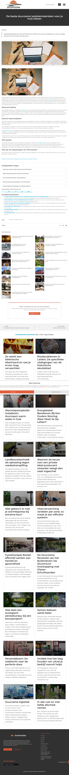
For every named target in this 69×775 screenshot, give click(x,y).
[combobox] (51, 4)
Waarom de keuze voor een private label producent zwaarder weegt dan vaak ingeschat (50, 465)
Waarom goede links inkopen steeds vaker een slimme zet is (45, 753)
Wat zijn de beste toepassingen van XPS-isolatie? (34, 182)
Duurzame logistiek (17, 701)
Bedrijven (4, 29)
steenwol (25, 110)
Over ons (43, 735)
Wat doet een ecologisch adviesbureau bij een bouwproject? (18, 614)
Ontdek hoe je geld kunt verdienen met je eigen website (46, 758)
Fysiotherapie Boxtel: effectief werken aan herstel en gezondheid (18, 559)
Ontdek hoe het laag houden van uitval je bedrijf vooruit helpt (50, 661)
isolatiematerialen (18, 219)
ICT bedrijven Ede (9, 212)
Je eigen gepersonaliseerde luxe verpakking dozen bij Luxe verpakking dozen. (26, 196)
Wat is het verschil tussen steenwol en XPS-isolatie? (34, 169)
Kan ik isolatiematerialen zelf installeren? (34, 177)
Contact (42, 741)
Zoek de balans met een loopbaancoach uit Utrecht (18, 199)
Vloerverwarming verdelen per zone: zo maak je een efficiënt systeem (50, 513)
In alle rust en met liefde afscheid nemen (48, 704)
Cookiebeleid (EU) (45, 743)
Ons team (43, 737)
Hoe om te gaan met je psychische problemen (17, 203)
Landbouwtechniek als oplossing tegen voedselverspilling (17, 462)
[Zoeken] (59, 4)
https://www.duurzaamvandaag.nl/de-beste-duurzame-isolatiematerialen (19, 159)
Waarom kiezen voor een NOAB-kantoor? (21, 284)
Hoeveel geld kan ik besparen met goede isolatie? (34, 186)
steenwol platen (7, 130)
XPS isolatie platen (41, 142)
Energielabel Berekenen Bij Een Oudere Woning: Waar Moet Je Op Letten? (48, 416)
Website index (44, 749)
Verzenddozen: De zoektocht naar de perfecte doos (16, 661)
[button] (64, 4)
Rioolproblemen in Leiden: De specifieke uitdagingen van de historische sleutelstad (50, 362)
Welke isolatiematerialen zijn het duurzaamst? (34, 173)
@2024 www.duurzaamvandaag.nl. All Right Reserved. (34, 771)
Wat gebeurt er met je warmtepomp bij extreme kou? (17, 511)
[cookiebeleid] (47, 386)
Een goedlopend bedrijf (11, 209)
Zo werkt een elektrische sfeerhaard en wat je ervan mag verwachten (18, 362)
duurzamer (49, 98)
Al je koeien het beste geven (12, 206)
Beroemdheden (44, 747)
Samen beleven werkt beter (46, 611)
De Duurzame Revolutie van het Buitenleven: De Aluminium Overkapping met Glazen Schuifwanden (48, 563)
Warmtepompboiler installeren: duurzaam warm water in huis (17, 415)
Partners (42, 739)
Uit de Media (43, 745)
